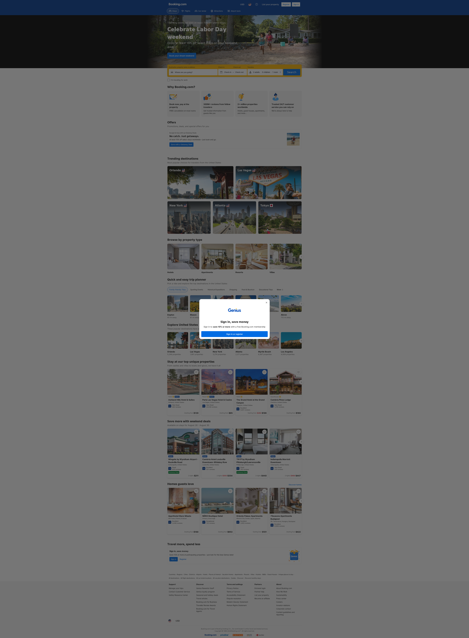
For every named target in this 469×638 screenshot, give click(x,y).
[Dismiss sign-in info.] (266, 302)
